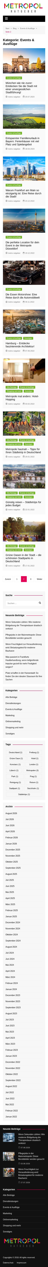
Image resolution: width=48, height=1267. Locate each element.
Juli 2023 (10, 1020)
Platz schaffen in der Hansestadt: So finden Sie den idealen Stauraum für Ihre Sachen (24, 676)
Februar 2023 (12, 1050)
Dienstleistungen (13, 703)
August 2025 (11, 874)
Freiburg (34, 752)
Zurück (8, 579)
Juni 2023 (10, 1026)
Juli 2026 (10, 819)
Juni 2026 (10, 825)
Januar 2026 (11, 844)
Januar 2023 (11, 1056)
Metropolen (32, 770)
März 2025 (10, 904)
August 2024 (11, 947)
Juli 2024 (10, 953)
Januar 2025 (11, 916)
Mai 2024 (10, 965)
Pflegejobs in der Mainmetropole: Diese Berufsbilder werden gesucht (23, 636)
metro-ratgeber (14, 97)
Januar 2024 (11, 989)
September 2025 (13, 868)
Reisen (34, 782)
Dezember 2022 (13, 1062)
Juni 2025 (10, 886)
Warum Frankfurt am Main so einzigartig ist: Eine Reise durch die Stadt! (23, 193)
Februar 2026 (12, 837)
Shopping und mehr (14, 391)
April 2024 (10, 971)
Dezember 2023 (13, 995)
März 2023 (10, 1044)
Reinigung (15, 782)
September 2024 (13, 941)
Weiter (39, 579)
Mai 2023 (10, 1032)
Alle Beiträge (11, 387)
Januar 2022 (11, 1117)
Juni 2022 (10, 1098)
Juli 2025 (10, 880)
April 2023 (10, 1038)
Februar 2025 (12, 910)
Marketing (10, 715)
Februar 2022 (12, 1111)
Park (14, 776)
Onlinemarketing (13, 721)
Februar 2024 (12, 983)
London (33, 764)
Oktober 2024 (12, 934)
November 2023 (13, 1001)
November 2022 (13, 1068)
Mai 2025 (10, 892)
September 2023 (13, 1007)
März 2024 (10, 977)
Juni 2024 (10, 959)
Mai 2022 (10, 1104)
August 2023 (11, 1013)
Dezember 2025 (13, 850)
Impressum (21, 1263)
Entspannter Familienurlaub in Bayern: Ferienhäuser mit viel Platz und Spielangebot (22, 141)
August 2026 (11, 813)
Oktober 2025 (12, 862)
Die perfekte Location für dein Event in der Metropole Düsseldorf (22, 245)
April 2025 (10, 898)
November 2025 (13, 856)
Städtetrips (24, 794)
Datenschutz (8, 1263)
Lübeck (13, 770)
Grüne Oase (16, 758)
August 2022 (11, 1086)
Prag (33, 776)
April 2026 (10, 831)
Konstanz (15, 764)
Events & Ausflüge (14, 78)
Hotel (34, 758)
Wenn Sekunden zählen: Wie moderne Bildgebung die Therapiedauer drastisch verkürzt (24, 625)
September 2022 (13, 1080)
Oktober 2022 (12, 1074)
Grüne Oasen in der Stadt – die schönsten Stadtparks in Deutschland (23, 558)
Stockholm (33, 788)
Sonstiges (28, 338)
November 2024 (13, 928)
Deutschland (15, 752)
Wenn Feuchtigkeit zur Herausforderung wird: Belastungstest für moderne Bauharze (24, 647)
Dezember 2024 (13, 922)
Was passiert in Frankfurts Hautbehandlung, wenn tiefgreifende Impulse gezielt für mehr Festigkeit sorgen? (22, 662)
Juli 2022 (10, 1092)
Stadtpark (14, 788)
